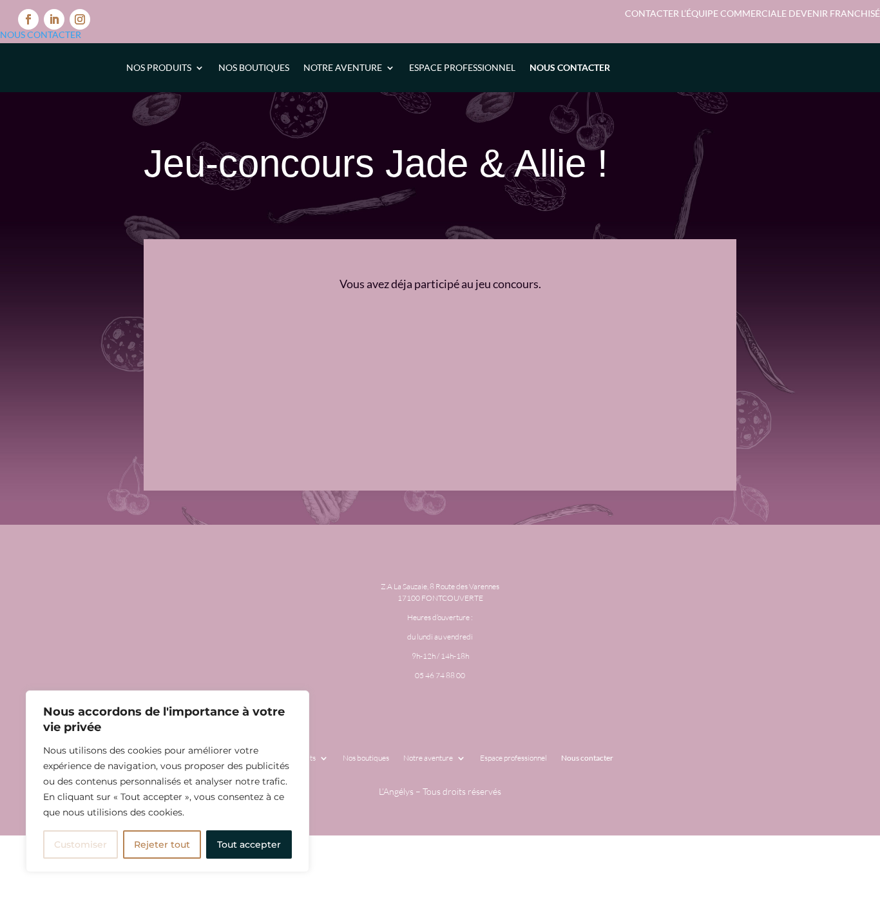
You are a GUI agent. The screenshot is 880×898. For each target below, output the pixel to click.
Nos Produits (158, 67)
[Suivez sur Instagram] (80, 19)
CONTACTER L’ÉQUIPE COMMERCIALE (707, 13)
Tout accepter (249, 844)
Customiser (80, 844)
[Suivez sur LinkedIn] (54, 19)
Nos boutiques (253, 67)
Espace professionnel (462, 67)
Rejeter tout (162, 844)
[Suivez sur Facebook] (28, 19)
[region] (167, 781)
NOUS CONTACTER (40, 34)
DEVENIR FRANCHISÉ (834, 13)
